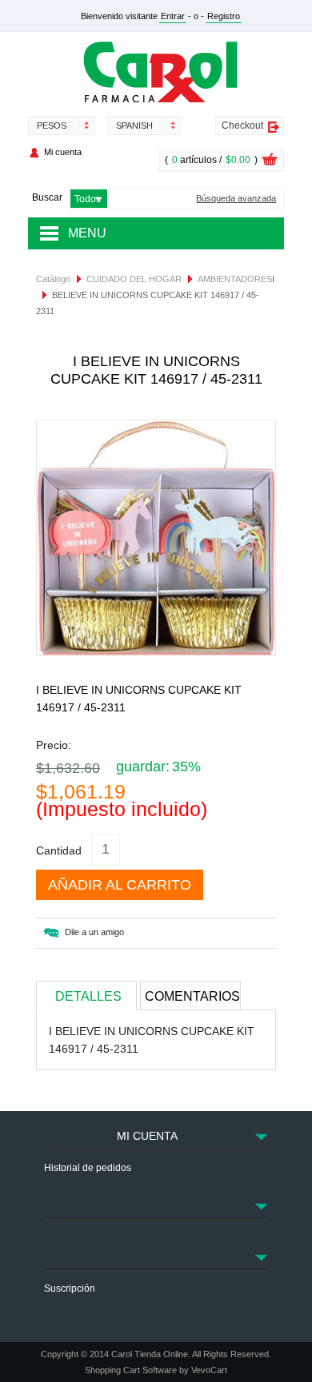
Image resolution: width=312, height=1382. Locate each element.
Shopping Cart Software (131, 1370)
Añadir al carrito (119, 885)
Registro (223, 16)
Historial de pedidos (87, 1167)
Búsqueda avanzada (236, 198)
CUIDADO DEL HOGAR (134, 279)
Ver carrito (270, 161)
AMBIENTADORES (235, 279)
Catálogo (53, 279)
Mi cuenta (63, 152)
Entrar (173, 16)
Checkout (242, 125)
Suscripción (69, 1288)
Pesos (51, 125)
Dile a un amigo (94, 932)
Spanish (134, 125)
